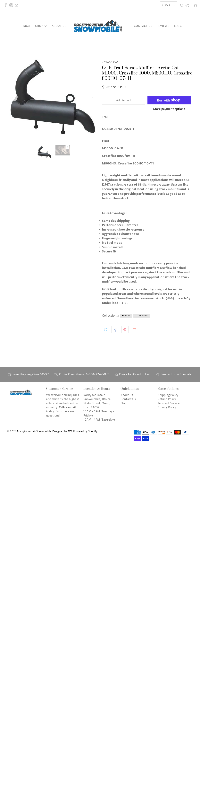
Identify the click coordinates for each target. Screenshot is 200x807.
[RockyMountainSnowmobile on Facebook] (6, 6)
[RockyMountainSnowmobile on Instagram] (12, 6)
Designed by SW (62, 431)
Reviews (163, 26)
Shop (39, 26)
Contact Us (143, 26)
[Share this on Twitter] (105, 329)
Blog (178, 26)
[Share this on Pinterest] (125, 329)
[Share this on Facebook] (115, 329)
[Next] (92, 97)
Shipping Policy (168, 395)
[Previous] (13, 97)
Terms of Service (169, 403)
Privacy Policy (167, 407)
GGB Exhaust (142, 315)
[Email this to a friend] (134, 329)
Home (26, 26)
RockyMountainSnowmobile (34, 431)
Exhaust (126, 315)
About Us (59, 26)
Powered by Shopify (85, 431)
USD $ (166, 5)
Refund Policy (167, 399)
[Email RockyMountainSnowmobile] (17, 6)
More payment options (169, 109)
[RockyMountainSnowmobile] (100, 26)
